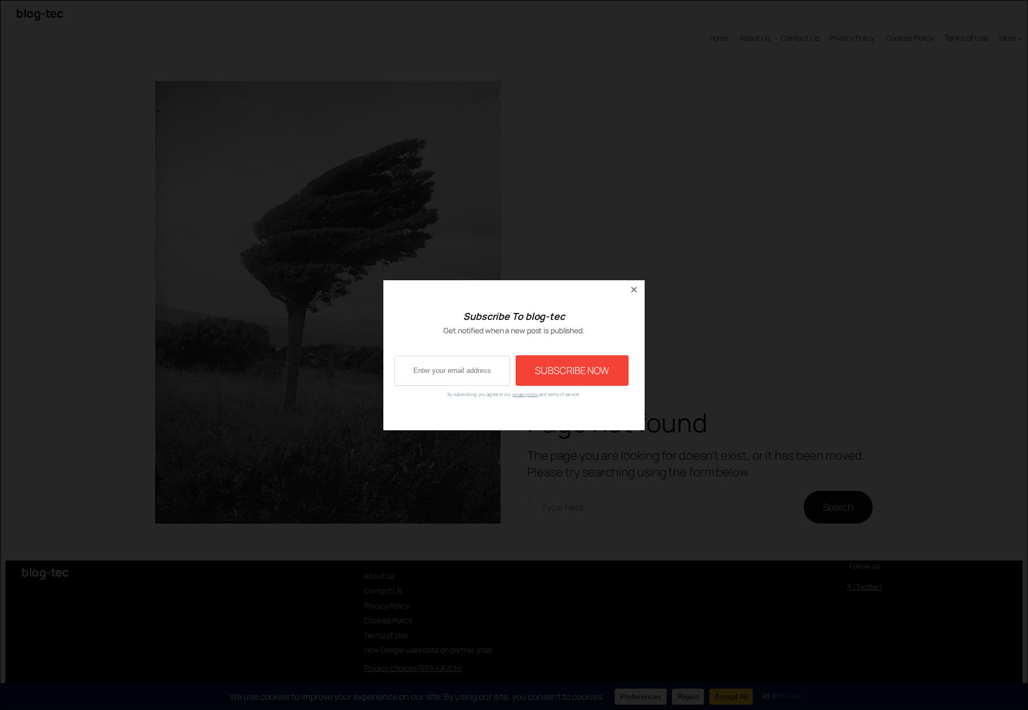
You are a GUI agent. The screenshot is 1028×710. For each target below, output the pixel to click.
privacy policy (525, 394)
